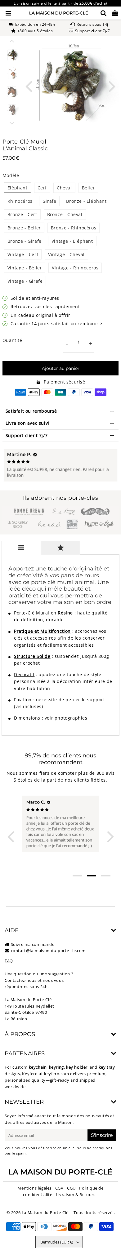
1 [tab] (77, 875)
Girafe (49, 201)
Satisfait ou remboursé (31, 411)
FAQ (9, 961)
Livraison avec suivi (27, 423)
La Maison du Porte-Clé (45, 1212)
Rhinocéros (20, 201)
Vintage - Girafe (25, 281)
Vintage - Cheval (66, 254)
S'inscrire (102, 1135)
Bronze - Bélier (24, 228)
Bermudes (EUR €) (56, 1242)
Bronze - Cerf (22, 214)
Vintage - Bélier (24, 268)
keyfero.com (56, 1073)
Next (112, 85)
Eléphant (17, 188)
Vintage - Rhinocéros (75, 268)
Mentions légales (34, 1188)
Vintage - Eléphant (72, 241)
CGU (71, 1188)
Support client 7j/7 (26, 435)
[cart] (115, 13)
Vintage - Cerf (22, 254)
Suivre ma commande (33, 944)
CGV (59, 1188)
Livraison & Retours (75, 1194)
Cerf (42, 188)
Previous (28, 85)
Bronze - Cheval (65, 214)
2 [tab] (91, 875)
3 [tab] (105, 875)
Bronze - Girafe (24, 241)
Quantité (12, 340)
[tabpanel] (12, 55)
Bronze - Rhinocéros (73, 228)
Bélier (88, 188)
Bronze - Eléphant (86, 201)
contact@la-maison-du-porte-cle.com (48, 950)
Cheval (64, 188)
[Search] (103, 13)
